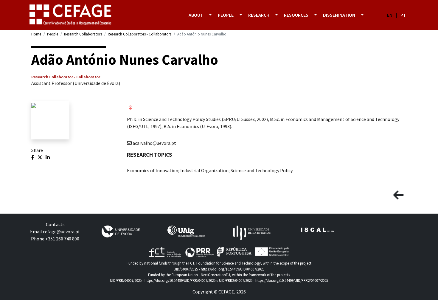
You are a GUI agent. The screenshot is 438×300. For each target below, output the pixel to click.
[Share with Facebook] (33, 157)
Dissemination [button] (339, 15)
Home (36, 34)
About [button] (196, 15)
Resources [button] (296, 15)
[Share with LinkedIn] (48, 157)
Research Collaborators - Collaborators (139, 34)
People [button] (226, 15)
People (52, 34)
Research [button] (258, 15)
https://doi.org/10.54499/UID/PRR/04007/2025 (180, 280)
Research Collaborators (83, 34)
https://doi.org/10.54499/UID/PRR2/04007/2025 (291, 280)
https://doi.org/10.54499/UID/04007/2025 (232, 269)
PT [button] (403, 15)
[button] (210, 15)
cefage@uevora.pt (61, 231)
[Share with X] (40, 157)
